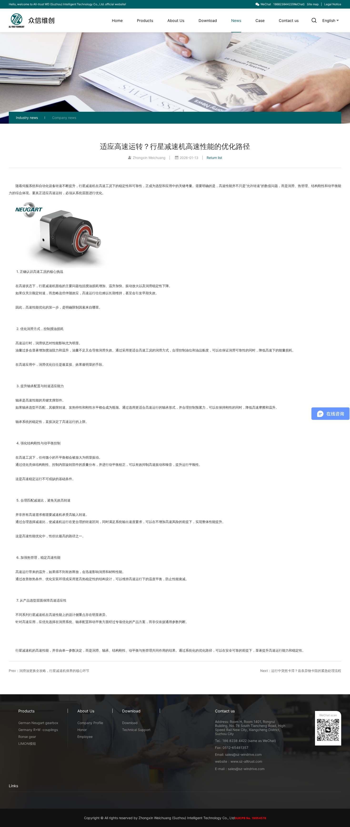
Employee (85, 737)
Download (208, 20)
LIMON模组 (27, 743)
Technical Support (136, 730)
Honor (82, 730)
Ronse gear (27, 737)
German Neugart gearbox (38, 723)
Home (117, 20)
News (236, 20)
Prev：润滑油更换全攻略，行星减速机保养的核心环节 (49, 671)
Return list (214, 158)
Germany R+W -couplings (38, 730)
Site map (313, 4)
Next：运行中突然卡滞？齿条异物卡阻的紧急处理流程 (300, 671)
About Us (175, 20)
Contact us (289, 20)
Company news (64, 118)
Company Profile (90, 723)
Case (260, 20)
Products (145, 20)
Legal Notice (332, 4)
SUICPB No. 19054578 (250, 818)
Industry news (27, 118)
